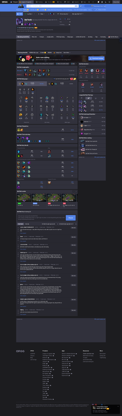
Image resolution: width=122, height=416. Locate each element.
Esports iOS (65, 375)
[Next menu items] (93, 10)
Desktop (45, 387)
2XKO (44, 383)
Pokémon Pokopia (47, 369)
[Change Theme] (105, 2)
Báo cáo (74, 227)
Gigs (44, 397)
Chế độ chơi (34, 9)
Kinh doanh (103, 353)
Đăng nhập (116, 2)
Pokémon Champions (48, 359)
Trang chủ (19, 9)
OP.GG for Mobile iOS (67, 355)
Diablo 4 (45, 381)
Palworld (45, 357)
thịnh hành (20, 224)
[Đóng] (118, 406)
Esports (45, 395)
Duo (44, 391)
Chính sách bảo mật (88, 353)
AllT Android (65, 357)
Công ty (32, 355)
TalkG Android (65, 369)
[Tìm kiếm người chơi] (76, 6)
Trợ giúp (85, 357)
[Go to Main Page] (4, 2)
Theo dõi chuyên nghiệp (80, 9)
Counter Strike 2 (47, 377)
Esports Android (66, 373)
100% (20, 14)
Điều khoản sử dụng (88, 355)
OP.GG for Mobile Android (68, 353)
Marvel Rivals (46, 371)
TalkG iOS (64, 371)
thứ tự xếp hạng (68, 9)
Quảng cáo (102, 355)
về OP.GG (32, 353)
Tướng (25, 9)
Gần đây (27, 224)
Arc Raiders (46, 373)
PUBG (44, 363)
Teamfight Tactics (47, 355)
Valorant (45, 361)
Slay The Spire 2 (47, 375)
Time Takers (46, 385)
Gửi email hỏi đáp (87, 359)
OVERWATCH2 (46, 367)
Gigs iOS (64, 367)
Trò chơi (45, 389)
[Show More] (98, 2)
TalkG (44, 393)
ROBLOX (45, 365)
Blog (31, 357)
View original (23, 233)
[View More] (93, 2)
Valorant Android (66, 361)
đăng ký (71, 217)
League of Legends (26, 2)
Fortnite (45, 379)
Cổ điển (43, 9)
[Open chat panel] (121, 39)
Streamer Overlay (47, 399)
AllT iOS (64, 359)
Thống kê (90, 9)
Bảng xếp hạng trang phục (55, 9)
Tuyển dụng (103, 357)
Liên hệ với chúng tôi (88, 361)
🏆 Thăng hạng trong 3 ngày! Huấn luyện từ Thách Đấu (91, 6)
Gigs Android (65, 365)
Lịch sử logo (33, 359)
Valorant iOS (65, 363)
